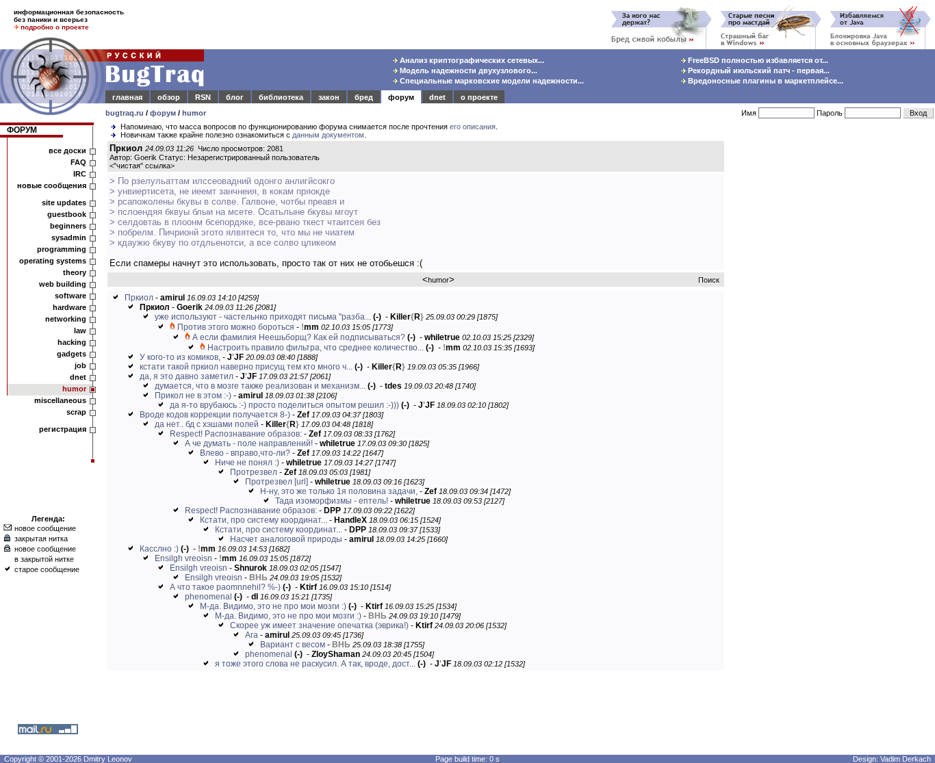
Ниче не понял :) (247, 462)
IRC (79, 174)
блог (235, 97)
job (80, 365)
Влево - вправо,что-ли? (245, 453)
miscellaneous (60, 400)
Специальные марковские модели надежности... (491, 81)
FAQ (78, 162)
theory (74, 272)
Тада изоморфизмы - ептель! (331, 501)
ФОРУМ (22, 130)
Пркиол (139, 297)
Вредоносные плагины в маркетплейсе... (764, 81)
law (80, 330)
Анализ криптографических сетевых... (471, 60)
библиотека (281, 97)
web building (62, 284)
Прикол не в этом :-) (193, 395)
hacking (71, 342)
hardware (69, 307)
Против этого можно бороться (235, 327)
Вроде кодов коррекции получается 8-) (215, 414)
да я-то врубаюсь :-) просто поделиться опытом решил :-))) (284, 405)
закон (329, 97)
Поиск (708, 280)
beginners (68, 226)
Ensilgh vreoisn (183, 558)
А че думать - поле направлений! (249, 443)
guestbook (66, 214)
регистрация (62, 429)
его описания (473, 126)
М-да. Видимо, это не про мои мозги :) (273, 606)
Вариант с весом (292, 644)
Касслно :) (159, 549)
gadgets (71, 354)
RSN (203, 97)
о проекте (479, 97)
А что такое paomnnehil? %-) (225, 587)
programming (61, 249)
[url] (301, 482)
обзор (168, 97)
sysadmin (68, 237)
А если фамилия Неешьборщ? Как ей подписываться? (298, 337)
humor (194, 113)
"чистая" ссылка (142, 165)
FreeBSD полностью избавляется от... (757, 60)
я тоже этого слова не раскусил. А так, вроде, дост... (315, 664)
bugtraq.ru (124, 113)
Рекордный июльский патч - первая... (758, 70)
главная (127, 97)
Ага (251, 635)
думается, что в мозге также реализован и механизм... (260, 386)
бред (364, 97)
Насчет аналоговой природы (286, 539)
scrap (76, 412)
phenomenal (208, 597)
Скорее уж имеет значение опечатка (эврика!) (319, 625)
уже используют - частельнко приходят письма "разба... (263, 317)
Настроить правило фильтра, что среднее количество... (315, 347)
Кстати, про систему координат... (263, 520)
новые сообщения (51, 185)
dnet (437, 97)
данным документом (328, 135)
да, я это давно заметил (186, 376)
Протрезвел (253, 472)
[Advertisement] (832, 348)
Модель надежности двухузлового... (467, 70)
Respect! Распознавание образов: (236, 434)
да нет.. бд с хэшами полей (207, 424)
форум (401, 97)
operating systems (52, 261)
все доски (67, 150)
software (70, 296)
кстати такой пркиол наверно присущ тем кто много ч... (246, 367)
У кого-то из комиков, (180, 357)
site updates (64, 202)
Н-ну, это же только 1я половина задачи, (339, 491)
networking (65, 319)
